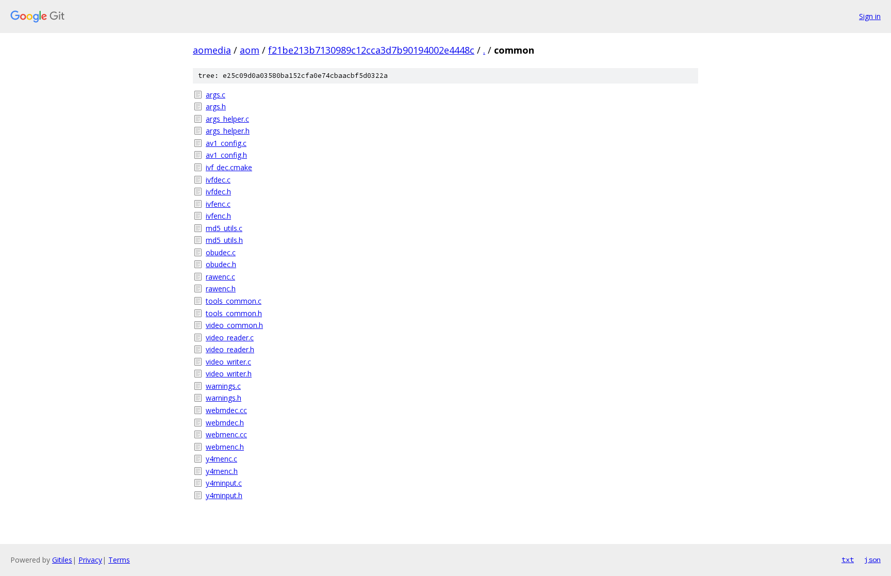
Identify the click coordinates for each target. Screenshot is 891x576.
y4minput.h (224, 495)
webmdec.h (225, 422)
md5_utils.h (224, 240)
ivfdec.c (218, 180)
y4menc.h (222, 471)
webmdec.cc (226, 410)
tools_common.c (233, 301)
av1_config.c (226, 143)
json (872, 559)
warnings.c (223, 386)
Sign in (870, 16)
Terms (119, 560)
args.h (216, 106)
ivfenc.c (218, 204)
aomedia (212, 50)
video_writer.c (228, 362)
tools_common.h (234, 313)
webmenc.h (225, 447)
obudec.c (221, 252)
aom (249, 50)
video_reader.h (230, 349)
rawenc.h (221, 288)
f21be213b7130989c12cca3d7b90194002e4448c (371, 50)
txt (848, 559)
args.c (215, 95)
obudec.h (221, 264)
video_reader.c (230, 337)
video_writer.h (229, 373)
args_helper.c (227, 119)
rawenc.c (220, 277)
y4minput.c (224, 483)
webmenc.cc (226, 434)
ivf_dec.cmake (229, 167)
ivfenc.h (218, 216)
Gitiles (62, 560)
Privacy (90, 560)
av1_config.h (226, 155)
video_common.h (234, 325)
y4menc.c (221, 459)
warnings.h (223, 398)
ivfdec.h (218, 191)
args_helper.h (228, 131)
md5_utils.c (224, 228)
